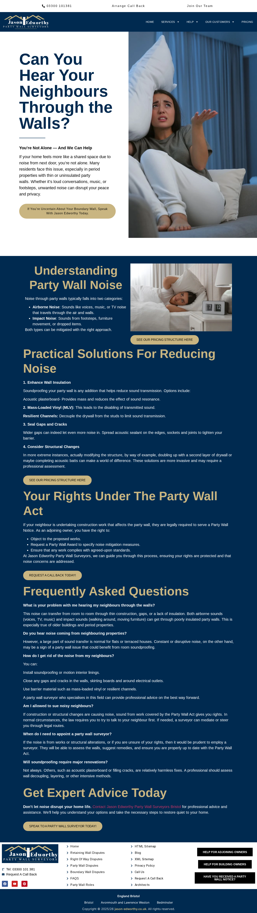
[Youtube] (15, 884)
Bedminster (165, 902)
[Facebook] (5, 884)
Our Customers (217, 21)
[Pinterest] (24, 884)
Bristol (135, 896)
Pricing (247, 21)
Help (190, 21)
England (123, 896)
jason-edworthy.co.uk (130, 909)
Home (150, 21)
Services (168, 21)
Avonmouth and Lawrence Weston (125, 902)
